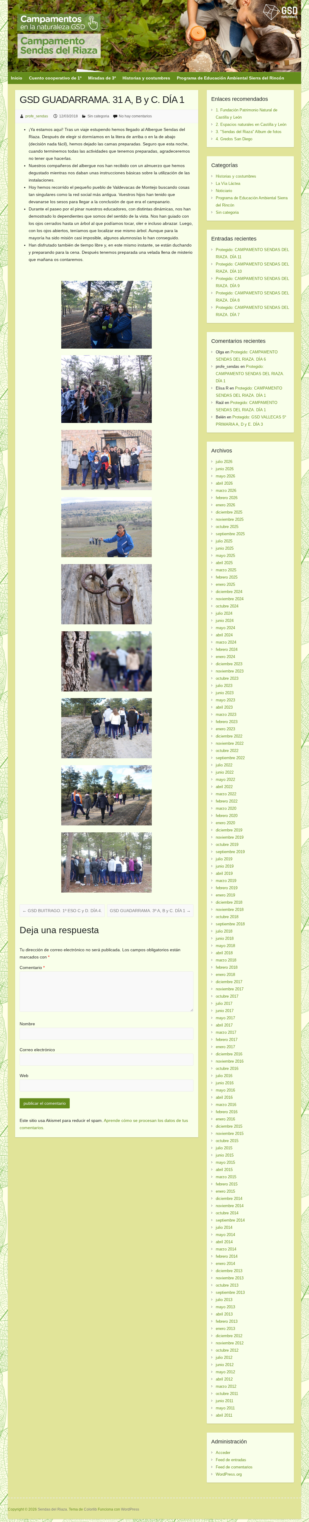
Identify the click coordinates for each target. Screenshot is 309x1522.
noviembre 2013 (230, 1278)
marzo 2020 (226, 808)
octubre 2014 (227, 1213)
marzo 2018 (226, 960)
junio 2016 (225, 1083)
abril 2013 (224, 1314)
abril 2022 (224, 786)
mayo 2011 (225, 1408)
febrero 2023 (226, 721)
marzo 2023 (226, 714)
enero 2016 (225, 1119)
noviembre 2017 (230, 989)
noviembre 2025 (230, 519)
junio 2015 (225, 1155)
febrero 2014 (226, 1256)
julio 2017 (224, 1003)
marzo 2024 (226, 642)
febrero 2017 (226, 1039)
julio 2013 (224, 1299)
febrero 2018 (226, 967)
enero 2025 (225, 584)
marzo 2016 (226, 1104)
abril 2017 (224, 1025)
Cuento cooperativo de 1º (55, 78)
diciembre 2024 (229, 591)
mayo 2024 (225, 628)
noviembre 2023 (230, 671)
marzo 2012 (226, 1386)
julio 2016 (224, 1075)
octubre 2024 (227, 606)
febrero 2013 (226, 1321)
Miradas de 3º (102, 78)
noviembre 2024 (230, 599)
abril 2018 (224, 953)
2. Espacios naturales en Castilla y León (251, 124)
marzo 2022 (226, 794)
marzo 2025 (226, 570)
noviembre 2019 (230, 837)
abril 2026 (224, 483)
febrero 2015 (226, 1184)
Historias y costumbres (146, 78)
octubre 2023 (227, 678)
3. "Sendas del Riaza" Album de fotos (249, 131)
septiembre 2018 (230, 924)
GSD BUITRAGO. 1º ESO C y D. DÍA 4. (62, 910)
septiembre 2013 (230, 1292)
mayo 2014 (225, 1234)
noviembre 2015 (230, 1133)
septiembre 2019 (230, 852)
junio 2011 (224, 1401)
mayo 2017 (225, 1018)
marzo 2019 (226, 880)
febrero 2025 (226, 577)
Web (24, 1075)
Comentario (32, 967)
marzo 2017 (226, 1032)
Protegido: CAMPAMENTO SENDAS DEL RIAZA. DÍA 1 (250, 373)
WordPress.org (229, 1474)
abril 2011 (224, 1415)
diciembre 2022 (229, 736)
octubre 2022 (227, 750)
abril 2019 (224, 873)
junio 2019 (225, 866)
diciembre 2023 (229, 664)
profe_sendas (36, 116)
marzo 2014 (226, 1249)
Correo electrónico (37, 1049)
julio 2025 (224, 541)
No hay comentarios (135, 116)
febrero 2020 (226, 815)
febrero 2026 (226, 497)
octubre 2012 (227, 1350)
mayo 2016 (225, 1090)
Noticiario (224, 190)
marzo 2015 (226, 1177)
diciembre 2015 (229, 1126)
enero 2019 (225, 895)
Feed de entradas (231, 1460)
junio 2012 (225, 1364)
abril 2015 (224, 1169)
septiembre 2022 (230, 758)
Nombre (27, 1023)
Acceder (223, 1452)
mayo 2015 (225, 1162)
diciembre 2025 (229, 512)
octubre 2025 (227, 526)
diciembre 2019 (229, 830)
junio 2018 (225, 938)
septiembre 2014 (230, 1220)
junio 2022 (225, 772)
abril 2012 (224, 1379)
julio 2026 (224, 461)
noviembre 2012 (230, 1343)
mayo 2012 (225, 1372)
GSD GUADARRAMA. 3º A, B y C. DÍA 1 (150, 910)
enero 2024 (225, 656)
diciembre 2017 (229, 982)
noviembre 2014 (230, 1206)
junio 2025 (225, 548)
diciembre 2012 (229, 1336)
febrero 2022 (226, 801)
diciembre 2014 (229, 1198)
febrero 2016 (226, 1112)
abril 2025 (224, 563)
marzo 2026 (226, 490)
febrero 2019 (226, 888)
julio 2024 (224, 613)
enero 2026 (225, 505)
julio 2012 (224, 1357)
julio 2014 (224, 1227)
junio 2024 (225, 620)
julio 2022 (224, 765)
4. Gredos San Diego (234, 139)
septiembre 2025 (230, 534)
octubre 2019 (227, 844)
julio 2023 (224, 685)
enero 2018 (225, 974)
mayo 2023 (225, 700)
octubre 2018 (227, 917)
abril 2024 (224, 635)
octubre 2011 (227, 1393)
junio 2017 (225, 1010)
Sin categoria (98, 116)
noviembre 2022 (230, 743)
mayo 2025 (225, 555)
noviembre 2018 (230, 909)
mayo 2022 (225, 779)
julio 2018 (224, 931)
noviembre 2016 (230, 1061)
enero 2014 (225, 1263)
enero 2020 (225, 823)
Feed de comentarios (234, 1467)
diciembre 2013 (229, 1271)
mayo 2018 (225, 945)
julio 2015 (224, 1148)
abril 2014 (224, 1242)
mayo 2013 (225, 1307)
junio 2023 (225, 693)
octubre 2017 (227, 996)
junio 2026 (225, 469)
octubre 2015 (227, 1140)
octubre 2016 (227, 1068)
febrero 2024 (226, 649)
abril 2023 (224, 707)
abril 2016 (224, 1097)
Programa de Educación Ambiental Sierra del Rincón (230, 78)
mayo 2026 (225, 476)
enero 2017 (225, 1047)
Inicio (16, 78)
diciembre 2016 (229, 1054)
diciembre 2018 (229, 902)
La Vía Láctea (228, 183)
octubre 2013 (227, 1285)
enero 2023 (225, 729)
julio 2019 (224, 859)
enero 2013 (225, 1328)
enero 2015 (225, 1191)
